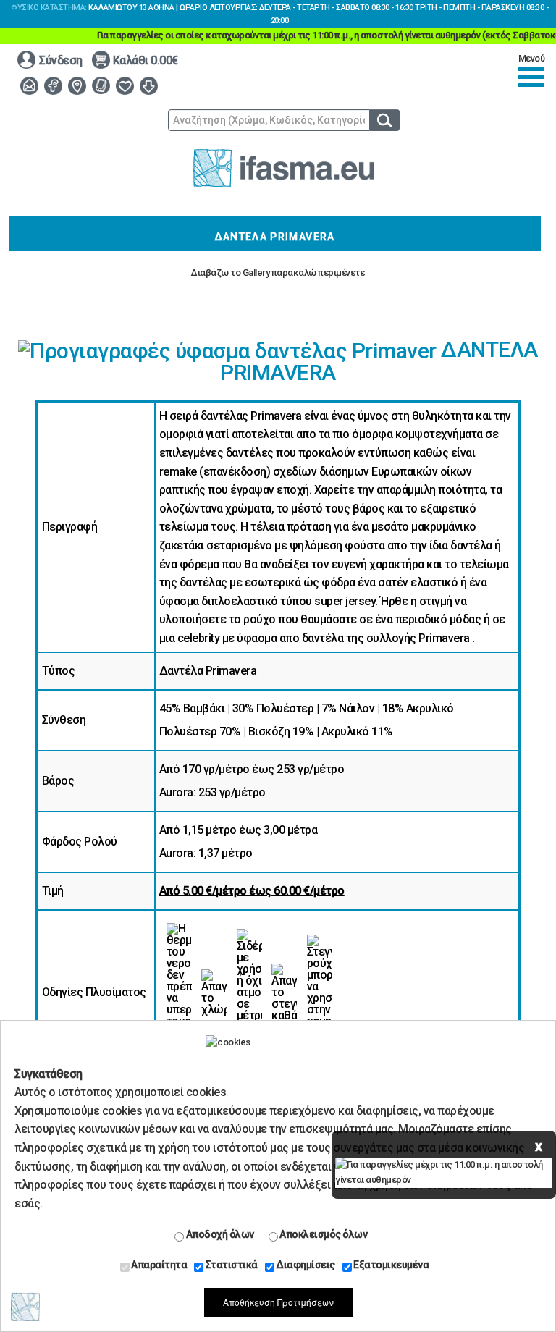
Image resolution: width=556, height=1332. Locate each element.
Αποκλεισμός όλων (323, 1234)
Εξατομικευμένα (390, 1264)
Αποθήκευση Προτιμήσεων (278, 1302)
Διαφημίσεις (304, 1264)
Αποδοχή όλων (219, 1234)
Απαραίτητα (159, 1264)
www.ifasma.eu (284, 168)
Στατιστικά (230, 1264)
